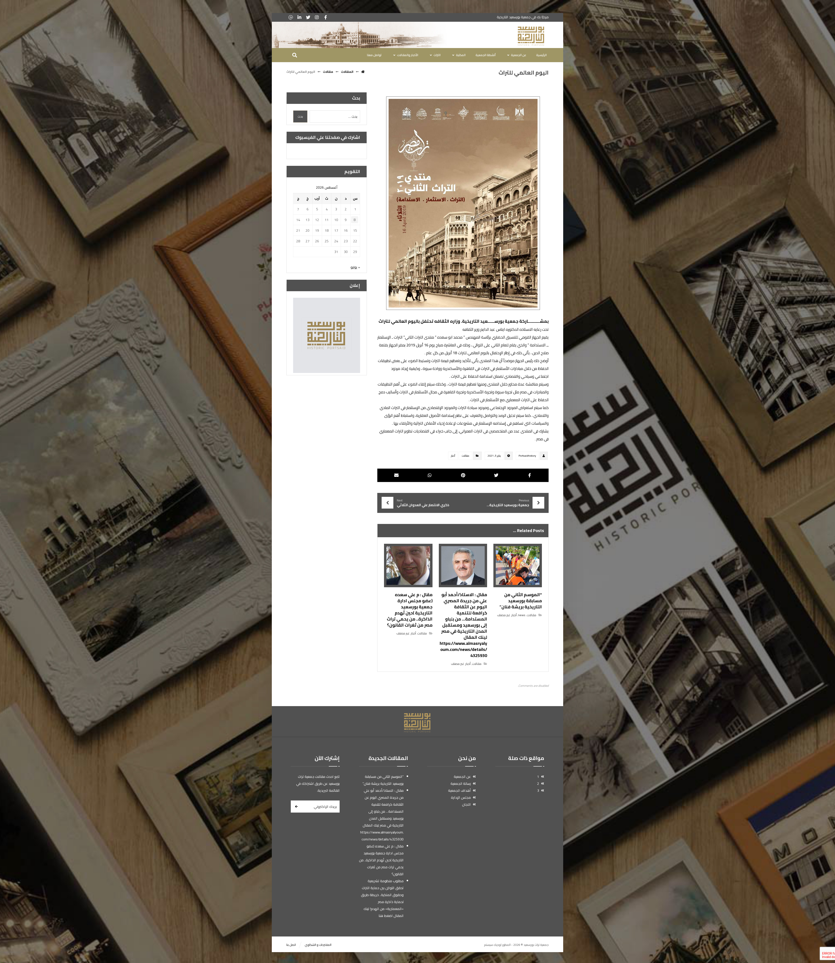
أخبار (453, 455)
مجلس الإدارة (461, 797)
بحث (300, 116)
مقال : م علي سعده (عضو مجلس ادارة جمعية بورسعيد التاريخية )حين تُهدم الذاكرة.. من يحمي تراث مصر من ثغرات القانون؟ (381, 860)
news (521, 615)
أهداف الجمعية (459, 790)
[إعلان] (326, 335)
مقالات (465, 455)
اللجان (466, 804)
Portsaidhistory (527, 455)
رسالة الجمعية (461, 783)
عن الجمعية (462, 776)
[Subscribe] (296, 807)
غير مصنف (503, 615)
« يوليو (355, 267)
